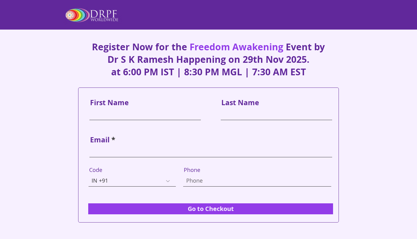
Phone (192, 170)
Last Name (240, 102)
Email (100, 139)
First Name (109, 102)
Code (95, 170)
